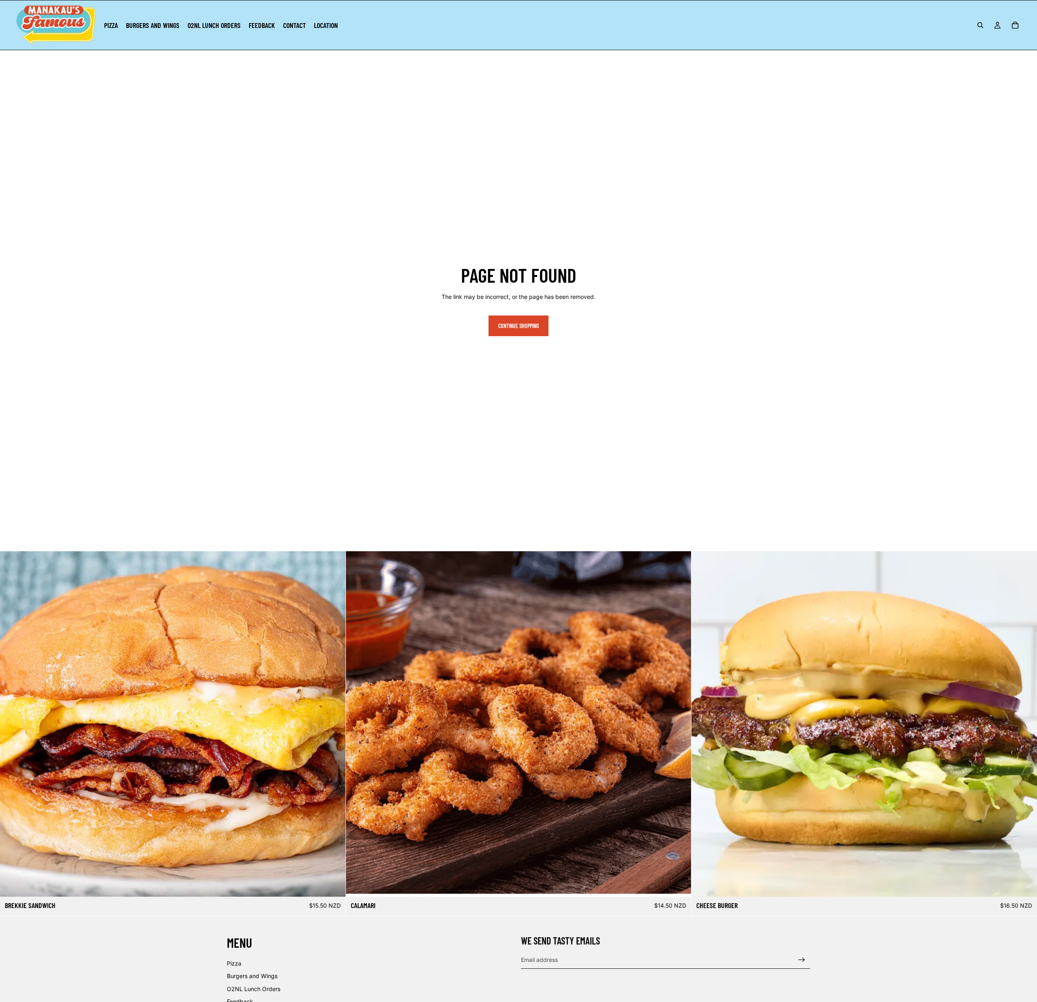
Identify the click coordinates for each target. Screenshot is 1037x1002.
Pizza (234, 963)
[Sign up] (801, 959)
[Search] (980, 25)
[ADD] (333, 884)
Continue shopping (518, 325)
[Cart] (1015, 25)
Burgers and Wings (252, 975)
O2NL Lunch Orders (253, 988)
